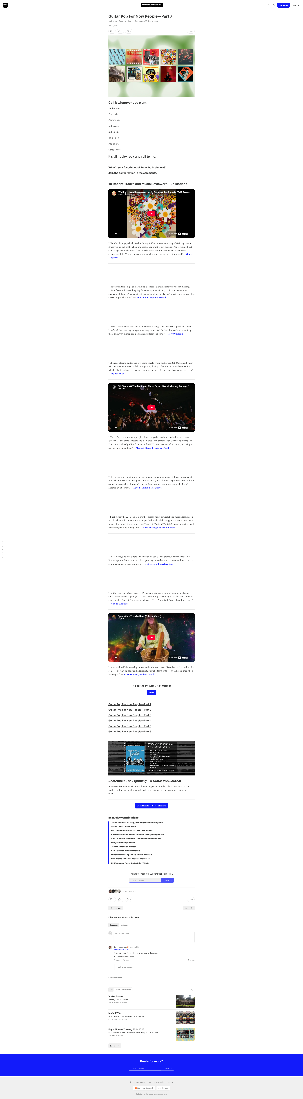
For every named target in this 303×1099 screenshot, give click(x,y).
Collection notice (166, 1082)
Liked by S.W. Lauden (122, 950)
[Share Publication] (274, 5)
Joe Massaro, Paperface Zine (158, 564)
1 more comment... (115, 978)
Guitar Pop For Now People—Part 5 (129, 726)
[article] (151, 1001)
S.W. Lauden (122, 1002)
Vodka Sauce (115, 996)
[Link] (105, 103)
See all (113, 1046)
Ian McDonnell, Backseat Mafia (139, 674)
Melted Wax (114, 1013)
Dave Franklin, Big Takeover (147, 488)
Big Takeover (117, 373)
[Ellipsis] (193, 947)
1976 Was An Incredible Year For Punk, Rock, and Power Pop (133, 1032)
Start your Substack (145, 1088)
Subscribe (283, 5)
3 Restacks (132, 891)
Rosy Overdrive (175, 334)
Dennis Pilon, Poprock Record (150, 297)
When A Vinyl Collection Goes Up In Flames (126, 1016)
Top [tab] (111, 990)
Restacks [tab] (124, 925)
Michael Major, (143, 448)
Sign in (296, 5)
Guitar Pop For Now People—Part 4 (129, 720)
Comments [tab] (114, 925)
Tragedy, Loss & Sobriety (118, 999)
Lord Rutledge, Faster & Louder (159, 527)
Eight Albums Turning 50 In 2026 (126, 1029)
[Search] (268, 5)
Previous (117, 908)
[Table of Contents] (2, 549)
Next (187, 908)
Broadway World (160, 448)
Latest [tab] (117, 990)
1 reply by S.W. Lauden (124, 967)
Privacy (149, 1082)
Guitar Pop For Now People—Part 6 (129, 731)
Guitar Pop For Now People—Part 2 (129, 709)
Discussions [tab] (126, 990)
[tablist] (118, 925)
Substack (139, 1094)
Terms (156, 1082)
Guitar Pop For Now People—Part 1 (129, 704)
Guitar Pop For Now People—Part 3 (129, 715)
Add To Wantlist (119, 604)
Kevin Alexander (120, 947)
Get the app (163, 1088)
